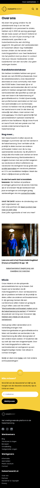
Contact (5, 466)
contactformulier (28, 193)
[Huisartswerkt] (12, 9)
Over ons (5, 476)
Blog (3, 439)
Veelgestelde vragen (9, 449)
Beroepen (5, 444)
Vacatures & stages (9, 441)
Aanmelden (6, 461)
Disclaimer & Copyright (10, 481)
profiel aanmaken (9, 168)
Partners (5, 478)
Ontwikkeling (6, 446)
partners (10, 115)
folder (20, 358)
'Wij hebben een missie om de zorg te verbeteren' (18, 317)
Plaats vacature (7, 464)
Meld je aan (9, 401)
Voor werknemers (29, 2)
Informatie (6, 458)
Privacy (4, 483)
